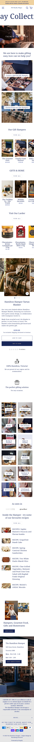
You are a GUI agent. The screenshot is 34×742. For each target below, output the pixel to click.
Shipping (14, 332)
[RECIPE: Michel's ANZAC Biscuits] (6, 585)
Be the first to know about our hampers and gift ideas (16, 723)
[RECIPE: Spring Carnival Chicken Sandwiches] (6, 549)
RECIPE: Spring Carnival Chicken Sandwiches (19, 550)
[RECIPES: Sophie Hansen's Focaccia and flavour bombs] (6, 530)
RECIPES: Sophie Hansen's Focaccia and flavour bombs (21, 531)
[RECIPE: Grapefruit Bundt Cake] (6, 540)
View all (17, 135)
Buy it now (17, 343)
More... (16, 717)
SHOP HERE (9, 631)
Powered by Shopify (17, 740)
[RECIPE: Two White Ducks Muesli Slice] (6, 559)
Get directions (13, 661)
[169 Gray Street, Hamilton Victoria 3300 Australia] (17, 666)
